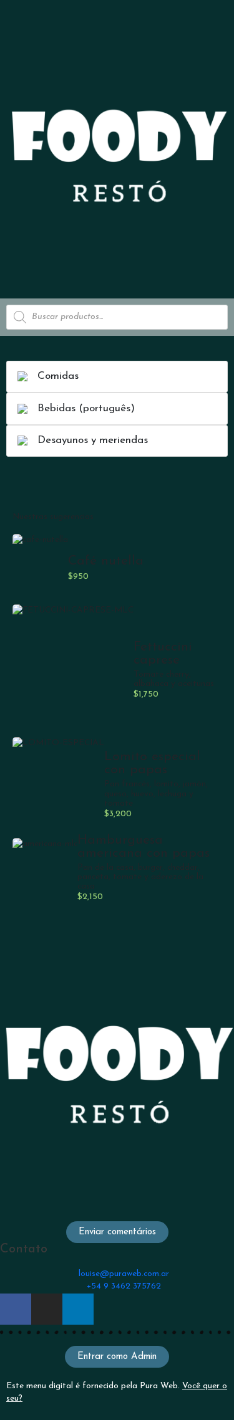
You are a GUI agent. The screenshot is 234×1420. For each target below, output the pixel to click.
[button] (117, 1232)
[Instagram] (46, 1309)
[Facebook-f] (15, 1309)
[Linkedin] (78, 1309)
